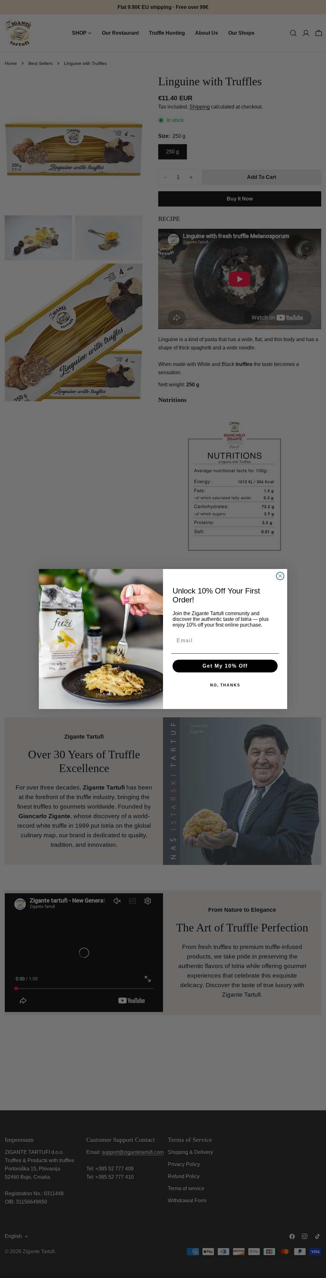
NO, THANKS (225, 685)
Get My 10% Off (225, 666)
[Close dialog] (280, 576)
